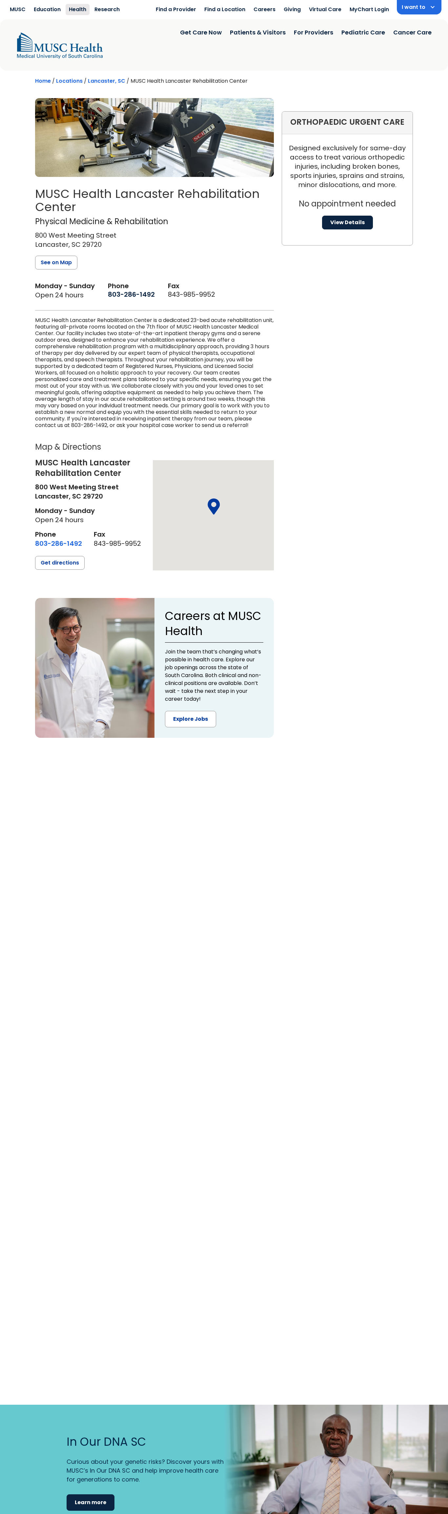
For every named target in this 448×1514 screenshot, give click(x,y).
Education (47, 9)
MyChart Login (369, 9)
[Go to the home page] (60, 45)
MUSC (18, 9)
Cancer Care (412, 32)
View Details (347, 222)
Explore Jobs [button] (190, 719)
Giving (292, 9)
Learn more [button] (90, 1502)
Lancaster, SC (106, 81)
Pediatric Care (363, 32)
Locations (69, 81)
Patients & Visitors (258, 32)
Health (77, 9)
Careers (264, 9)
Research (107, 9)
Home (43, 81)
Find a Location (224, 9)
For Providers (313, 32)
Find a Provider (176, 9)
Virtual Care (325, 9)
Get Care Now (201, 32)
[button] (213, 506)
